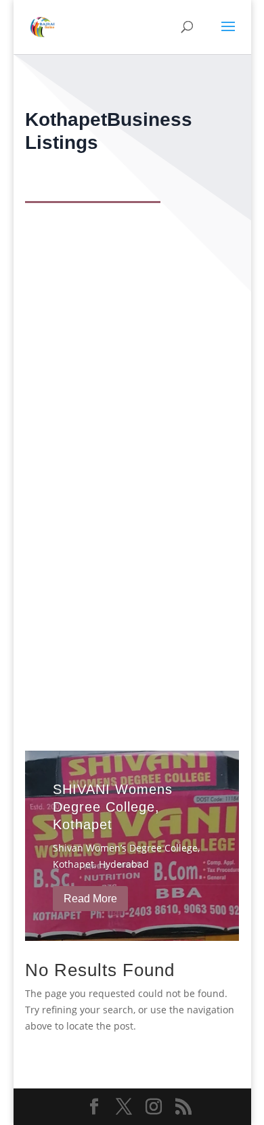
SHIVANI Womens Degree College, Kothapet (113, 807)
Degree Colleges (105, 431)
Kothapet (160, 431)
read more (66, 484)
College (53, 431)
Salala (132, 575)
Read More (90, 898)
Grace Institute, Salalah (106, 554)
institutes (56, 575)
